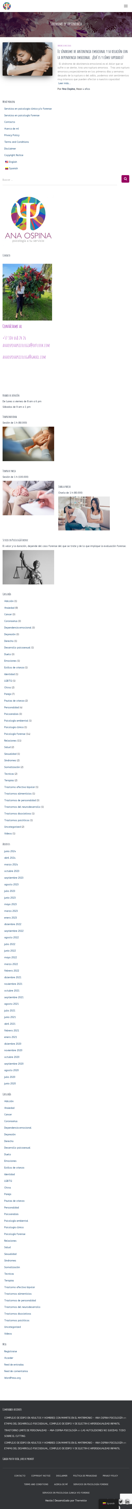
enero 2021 (10, 1037)
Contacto (9, 122)
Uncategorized (12, 826)
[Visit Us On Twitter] (120, 1501)
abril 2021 (9, 1023)
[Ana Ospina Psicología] (8, 6)
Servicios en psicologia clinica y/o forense (28, 108)
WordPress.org (12, 1378)
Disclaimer (10, 148)
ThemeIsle (81, 1500)
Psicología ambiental (16, 720)
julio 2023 (9, 891)
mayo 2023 (10, 904)
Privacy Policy (11, 135)
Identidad (9, 674)
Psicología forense (14, 734)
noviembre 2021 (13, 984)
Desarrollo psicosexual (17, 647)
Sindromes (10, 760)
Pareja (7, 694)
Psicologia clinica (14, 727)
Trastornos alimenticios (18, 793)
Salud (7, 747)
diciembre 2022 (12, 924)
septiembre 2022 (14, 931)
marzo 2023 (11, 911)
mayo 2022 (10, 957)
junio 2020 (10, 1083)
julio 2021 (9, 1010)
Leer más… (64, 83)
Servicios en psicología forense (22, 115)
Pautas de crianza (14, 700)
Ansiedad (9, 607)
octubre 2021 (11, 990)
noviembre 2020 (13, 1050)
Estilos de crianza (14, 667)
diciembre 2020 (12, 1043)
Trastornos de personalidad (20, 800)
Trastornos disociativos (17, 813)
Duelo (7, 654)
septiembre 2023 (14, 877)
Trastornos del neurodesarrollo (22, 807)
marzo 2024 (11, 864)
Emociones (10, 660)
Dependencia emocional (64, 45)
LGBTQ (8, 680)
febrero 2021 (11, 1030)
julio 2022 (9, 944)
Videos (8, 833)
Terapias (9, 780)
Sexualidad (10, 754)
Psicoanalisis (11, 714)
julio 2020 (9, 1077)
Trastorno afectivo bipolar (19, 787)
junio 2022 (10, 950)
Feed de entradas (14, 1364)
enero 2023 (10, 917)
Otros (7, 687)
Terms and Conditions (16, 142)
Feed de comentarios (16, 1371)
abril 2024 (9, 857)
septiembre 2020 (14, 1063)
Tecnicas (9, 773)
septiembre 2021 (14, 997)
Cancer (8, 614)
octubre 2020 (11, 1057)
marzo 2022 (11, 964)
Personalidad (11, 707)
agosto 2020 (11, 1070)
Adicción (9, 601)
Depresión (10, 634)
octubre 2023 (11, 871)
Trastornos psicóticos (16, 820)
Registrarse (10, 1351)
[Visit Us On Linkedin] (127, 1501)
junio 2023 (10, 897)
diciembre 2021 (12, 977)
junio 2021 (10, 1017)
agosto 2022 (11, 937)
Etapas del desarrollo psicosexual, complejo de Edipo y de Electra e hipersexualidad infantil (62, 1423)
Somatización (12, 767)
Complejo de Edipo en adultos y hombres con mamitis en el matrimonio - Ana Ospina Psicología (63, 1417)
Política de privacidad (85, 1476)
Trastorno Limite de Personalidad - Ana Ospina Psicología (40, 1430)
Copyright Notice (13, 155)
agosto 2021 (11, 1004)
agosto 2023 (11, 884)
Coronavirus (11, 621)
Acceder (8, 1358)
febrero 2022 (11, 970)
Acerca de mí (11, 128)
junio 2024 (10, 851)
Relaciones (10, 740)
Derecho (9, 641)
